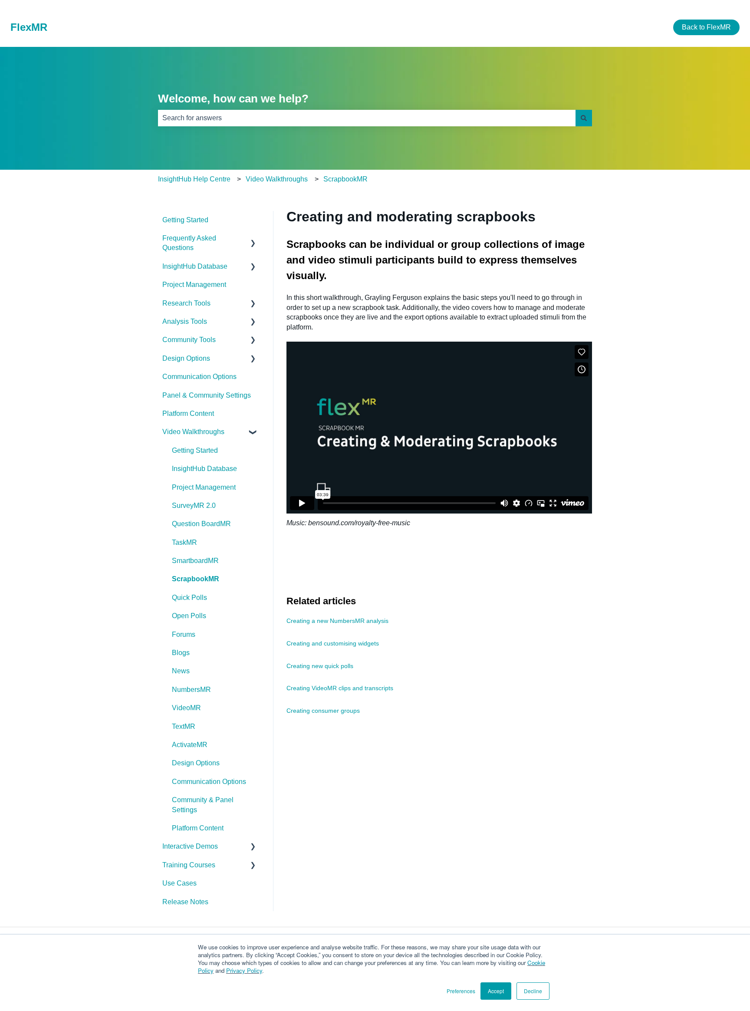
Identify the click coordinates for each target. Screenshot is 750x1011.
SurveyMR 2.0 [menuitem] (194, 505)
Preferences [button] (461, 991)
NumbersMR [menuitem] (191, 689)
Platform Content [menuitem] (188, 413)
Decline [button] (533, 991)
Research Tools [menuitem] (186, 303)
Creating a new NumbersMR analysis (337, 620)
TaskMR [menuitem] (184, 542)
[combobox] (367, 118)
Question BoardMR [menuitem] (201, 523)
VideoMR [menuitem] (186, 707)
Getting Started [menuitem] (185, 220)
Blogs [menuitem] (181, 652)
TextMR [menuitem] (183, 726)
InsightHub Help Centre (194, 179)
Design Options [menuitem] (186, 358)
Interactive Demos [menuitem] (190, 846)
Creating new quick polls (319, 665)
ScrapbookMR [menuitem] (195, 579)
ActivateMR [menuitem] (189, 744)
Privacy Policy (244, 970)
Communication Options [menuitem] (199, 376)
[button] (253, 239)
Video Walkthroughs (277, 179)
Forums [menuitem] (183, 634)
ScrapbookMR (345, 179)
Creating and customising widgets (332, 643)
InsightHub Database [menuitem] (194, 266)
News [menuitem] (181, 671)
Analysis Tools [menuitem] (184, 321)
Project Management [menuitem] (194, 284)
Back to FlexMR (706, 27)
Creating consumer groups (323, 710)
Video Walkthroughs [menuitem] (193, 431)
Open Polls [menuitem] (189, 615)
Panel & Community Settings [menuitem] (206, 395)
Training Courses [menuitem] (188, 865)
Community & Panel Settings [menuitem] (203, 804)
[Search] (584, 118)
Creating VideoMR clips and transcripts (339, 688)
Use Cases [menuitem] (179, 883)
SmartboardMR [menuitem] (195, 560)
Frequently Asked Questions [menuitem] (189, 242)
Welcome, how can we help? (233, 98)
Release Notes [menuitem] (185, 902)
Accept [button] (496, 991)
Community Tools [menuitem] (189, 339)
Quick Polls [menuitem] (189, 597)
